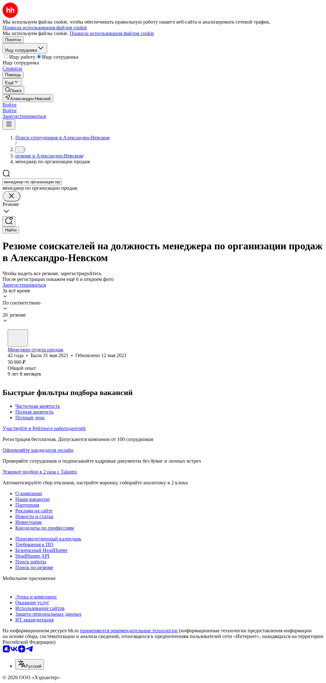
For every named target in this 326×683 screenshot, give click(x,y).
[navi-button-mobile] (9, 124)
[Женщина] (18, 338)
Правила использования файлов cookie (112, 33)
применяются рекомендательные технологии (129, 630)
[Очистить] (11, 196)
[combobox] (32, 182)
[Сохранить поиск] (9, 221)
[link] (13, 90)
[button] (10, 104)
